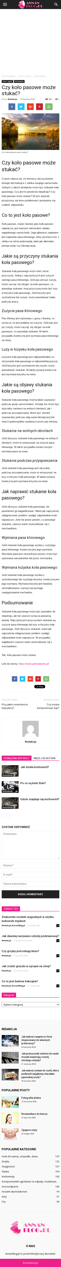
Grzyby (5, 1161)
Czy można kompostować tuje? (48, 706)
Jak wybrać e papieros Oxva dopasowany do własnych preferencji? (36, 1040)
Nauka (5, 1171)
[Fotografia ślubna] (10, 1102)
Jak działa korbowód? (34, 767)
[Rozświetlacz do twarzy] (10, 1118)
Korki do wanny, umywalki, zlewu (20, 1156)
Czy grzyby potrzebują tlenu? (20, 951)
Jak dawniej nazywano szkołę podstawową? (30, 936)
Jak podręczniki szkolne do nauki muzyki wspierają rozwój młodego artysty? (40, 1057)
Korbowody (19, 81)
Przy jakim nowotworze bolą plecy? (15, 706)
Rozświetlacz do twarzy (34, 1114)
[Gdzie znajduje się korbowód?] (10, 803)
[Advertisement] (30, 41)
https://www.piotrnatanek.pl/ (34, 663)
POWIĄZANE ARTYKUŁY (16, 758)
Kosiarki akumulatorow (14, 1191)
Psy (4, 1201)
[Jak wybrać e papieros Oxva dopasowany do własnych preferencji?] (10, 1041)
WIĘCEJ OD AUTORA (45, 758)
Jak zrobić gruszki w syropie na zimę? (26, 966)
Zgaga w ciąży (29, 1130)
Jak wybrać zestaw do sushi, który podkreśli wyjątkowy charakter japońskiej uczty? (40, 1074)
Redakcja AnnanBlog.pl (13, 925)
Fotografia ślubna (31, 1097)
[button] (56, 4)
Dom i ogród (7, 81)
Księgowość (8, 1166)
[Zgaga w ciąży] (10, 1134)
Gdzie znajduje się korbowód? (39, 799)
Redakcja (12, 99)
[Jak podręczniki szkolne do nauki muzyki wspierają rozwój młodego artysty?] (10, 1057)
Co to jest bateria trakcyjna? (20, 981)
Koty (4, 1196)
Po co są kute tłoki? (33, 783)
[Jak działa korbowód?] (10, 771)
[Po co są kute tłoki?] (10, 787)
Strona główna (8, 76)
